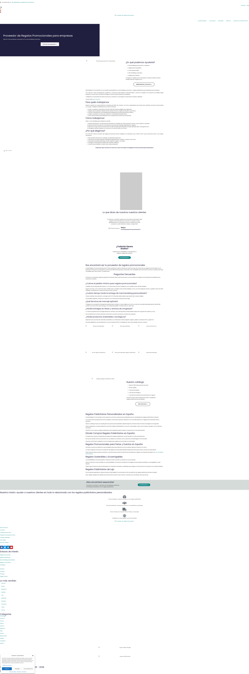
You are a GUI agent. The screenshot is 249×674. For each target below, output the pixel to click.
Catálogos (2, 565)
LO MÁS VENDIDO (202, 21)
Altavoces (3, 604)
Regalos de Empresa (5, 555)
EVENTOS (228, 21)
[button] (32, 655)
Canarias (2, 571)
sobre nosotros (96, 99)
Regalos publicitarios (5, 557)
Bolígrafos (3, 589)
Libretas (3, 583)
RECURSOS (220, 21)
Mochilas (3, 601)
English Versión (4, 576)
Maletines (3, 598)
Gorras (3, 610)
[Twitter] (4, 547)
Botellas (3, 592)
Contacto (2, 530)
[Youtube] (11, 547)
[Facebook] (1, 547)
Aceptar (7, 668)
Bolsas (3, 586)
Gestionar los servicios (7, 665)
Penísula (2, 569)
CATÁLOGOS (212, 21)
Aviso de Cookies (12, 671)
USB (2, 595)
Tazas (2, 607)
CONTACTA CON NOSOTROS (240, 21)
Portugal (2, 574)
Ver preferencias (28, 668)
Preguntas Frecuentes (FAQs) (7, 535)
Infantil (2, 633)
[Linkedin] (8, 547)
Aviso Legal (19, 671)
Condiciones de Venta (5, 532)
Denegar (17, 668)
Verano (2, 621)
